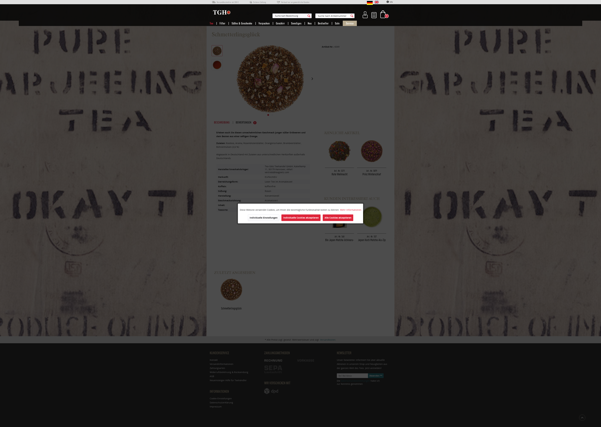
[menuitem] (307, 15)
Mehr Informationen (350, 209)
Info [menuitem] (391, 2)
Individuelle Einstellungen (263, 217)
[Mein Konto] (365, 14)
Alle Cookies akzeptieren (338, 217)
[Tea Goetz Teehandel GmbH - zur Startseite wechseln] (222, 13)
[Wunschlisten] (374, 14)
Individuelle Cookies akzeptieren (301, 217)
